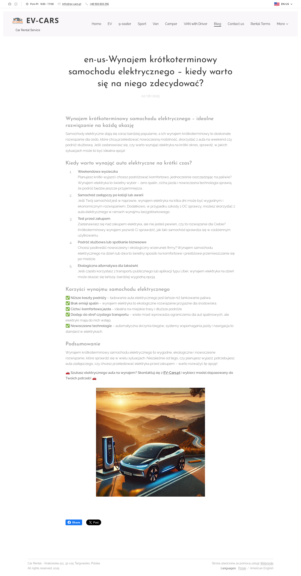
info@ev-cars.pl (71, 4)
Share (76, 522)
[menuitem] (97, 24)
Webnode (266, 563)
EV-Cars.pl (171, 373)
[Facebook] (9, 4)
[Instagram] (15, 4)
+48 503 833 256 (99, 4)
